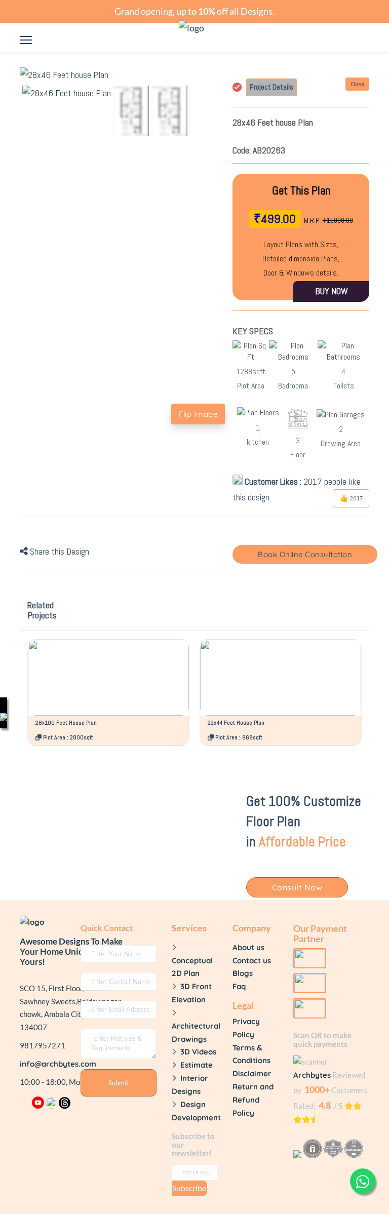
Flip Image (198, 414)
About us (248, 947)
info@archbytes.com (58, 1064)
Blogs (242, 973)
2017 (355, 498)
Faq (239, 986)
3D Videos (198, 1051)
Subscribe (189, 1188)
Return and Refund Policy (253, 1100)
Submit (118, 1083)
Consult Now (297, 887)
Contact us (251, 960)
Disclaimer (251, 1073)
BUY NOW (331, 291)
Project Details (271, 87)
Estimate (196, 1065)
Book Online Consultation (305, 554)
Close (357, 84)
